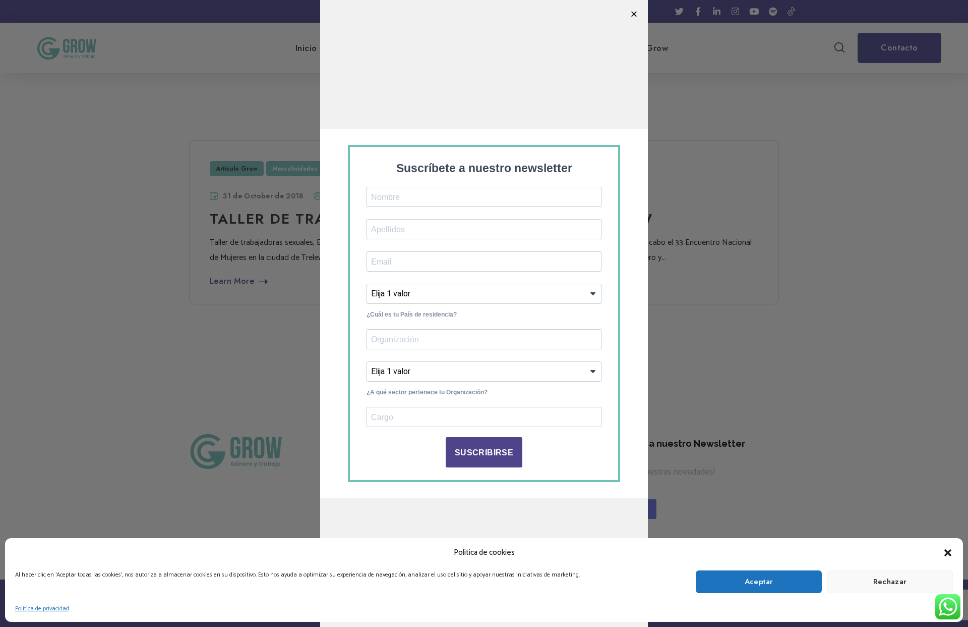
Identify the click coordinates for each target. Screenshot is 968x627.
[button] (948, 553)
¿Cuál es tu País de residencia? (412, 314)
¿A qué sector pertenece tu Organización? (427, 392)
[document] (484, 313)
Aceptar (759, 581)
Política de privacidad (42, 608)
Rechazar (890, 581)
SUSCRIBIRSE (484, 452)
